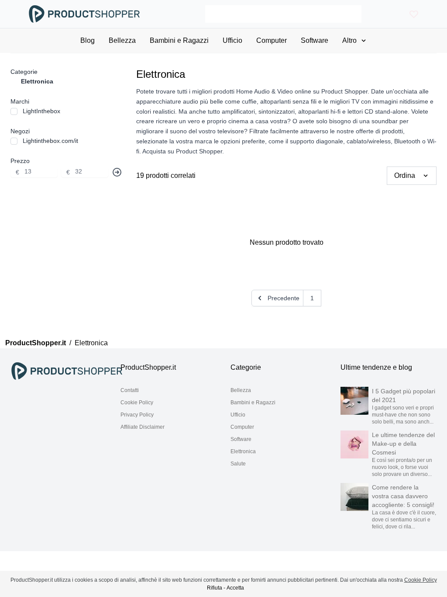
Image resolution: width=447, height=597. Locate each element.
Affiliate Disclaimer (142, 427)
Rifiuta (214, 588)
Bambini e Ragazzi (252, 402)
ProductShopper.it (35, 343)
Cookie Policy (136, 402)
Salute (238, 464)
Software (240, 439)
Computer (242, 427)
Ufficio (237, 415)
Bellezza (240, 390)
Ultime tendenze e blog (376, 367)
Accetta (235, 588)
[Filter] (117, 172)
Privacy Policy (137, 415)
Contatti (129, 390)
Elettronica (243, 451)
